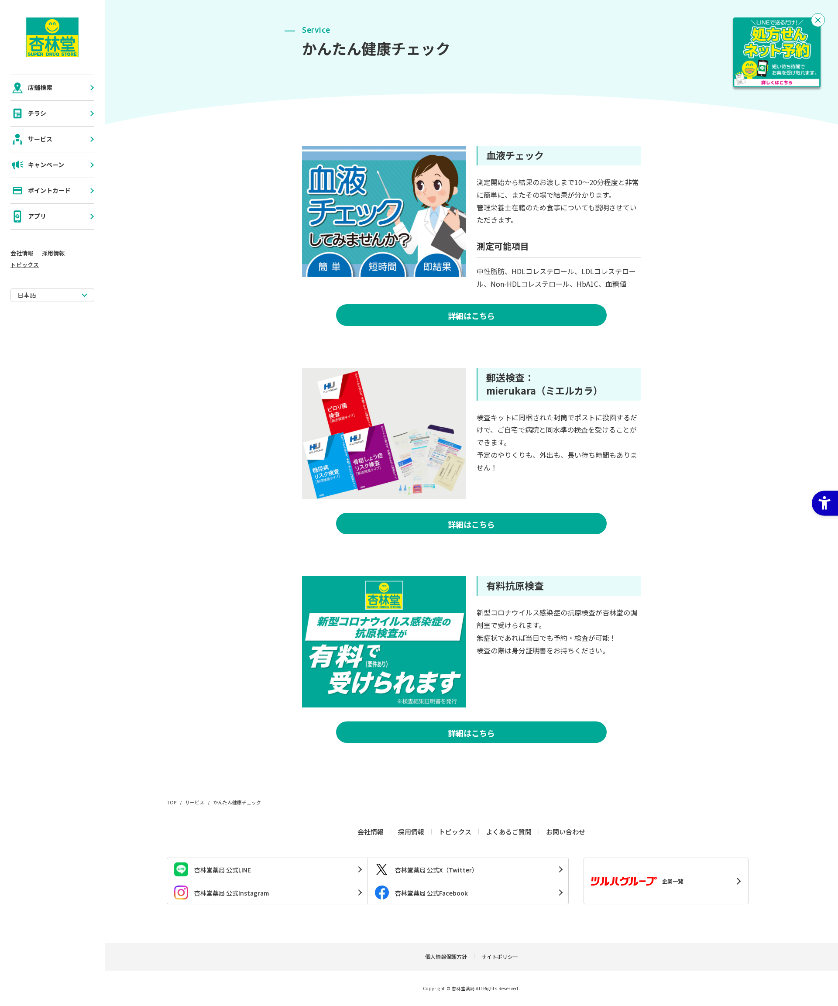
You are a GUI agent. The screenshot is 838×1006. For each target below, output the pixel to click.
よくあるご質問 (509, 831)
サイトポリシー (499, 956)
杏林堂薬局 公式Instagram (231, 893)
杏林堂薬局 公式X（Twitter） (436, 869)
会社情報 (21, 253)
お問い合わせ (565, 831)
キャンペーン (46, 164)
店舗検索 (40, 87)
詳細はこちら (471, 315)
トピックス (24, 265)
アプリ (37, 216)
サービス (40, 138)
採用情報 (53, 253)
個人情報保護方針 (446, 956)
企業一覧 (672, 881)
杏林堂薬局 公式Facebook (431, 893)
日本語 (26, 295)
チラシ (37, 113)
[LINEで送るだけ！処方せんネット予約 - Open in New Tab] (777, 52)
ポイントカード (49, 190)
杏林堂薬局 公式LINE (222, 869)
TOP (171, 802)
